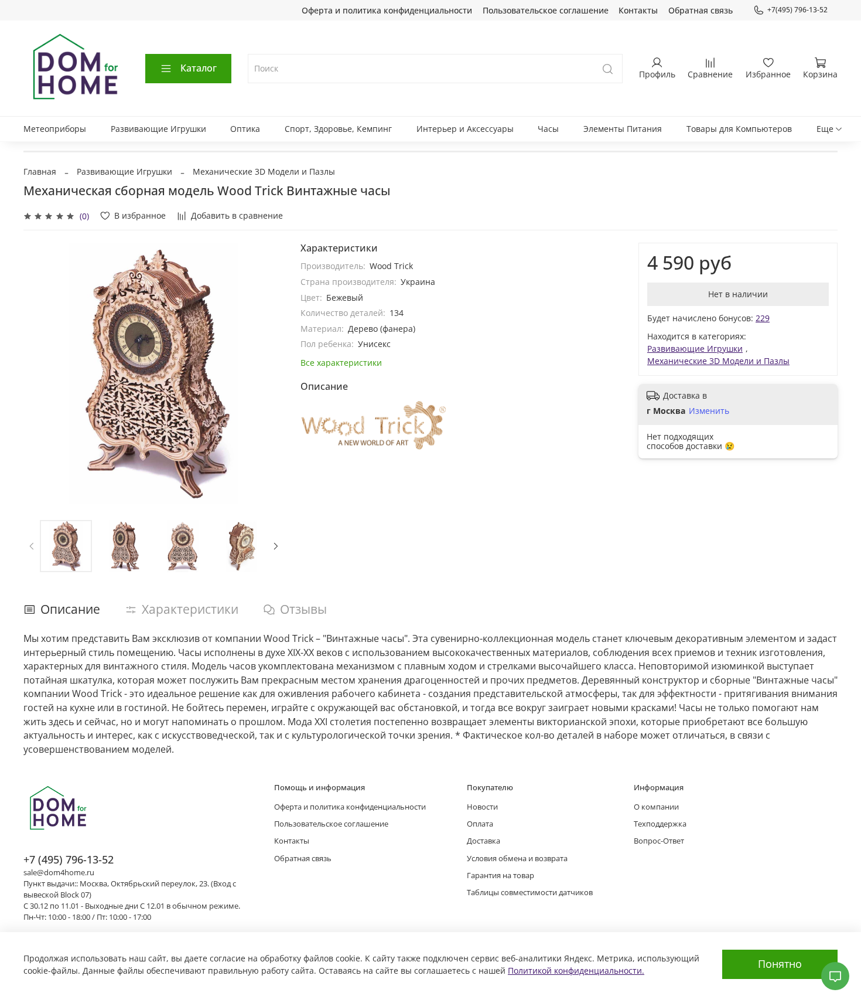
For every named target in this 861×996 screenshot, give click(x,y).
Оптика (245, 128)
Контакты (638, 10)
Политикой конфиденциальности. (576, 970)
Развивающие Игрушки (158, 128)
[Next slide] (267, 373)
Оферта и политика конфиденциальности (387, 10)
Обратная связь (700, 10)
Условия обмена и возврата (517, 859)
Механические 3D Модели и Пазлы (264, 171)
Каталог (198, 68)
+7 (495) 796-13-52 (68, 859)
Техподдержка (660, 824)
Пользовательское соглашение (546, 10)
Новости (482, 807)
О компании (656, 807)
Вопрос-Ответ (659, 841)
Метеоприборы (54, 128)
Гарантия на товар (500, 876)
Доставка (483, 841)
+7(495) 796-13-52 (797, 10)
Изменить (709, 411)
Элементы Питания (622, 128)
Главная (39, 171)
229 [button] (763, 318)
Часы (548, 128)
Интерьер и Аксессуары (465, 128)
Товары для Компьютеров (739, 128)
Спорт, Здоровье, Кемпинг (338, 128)
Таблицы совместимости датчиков (530, 893)
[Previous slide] (40, 373)
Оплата (480, 824)
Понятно (780, 964)
